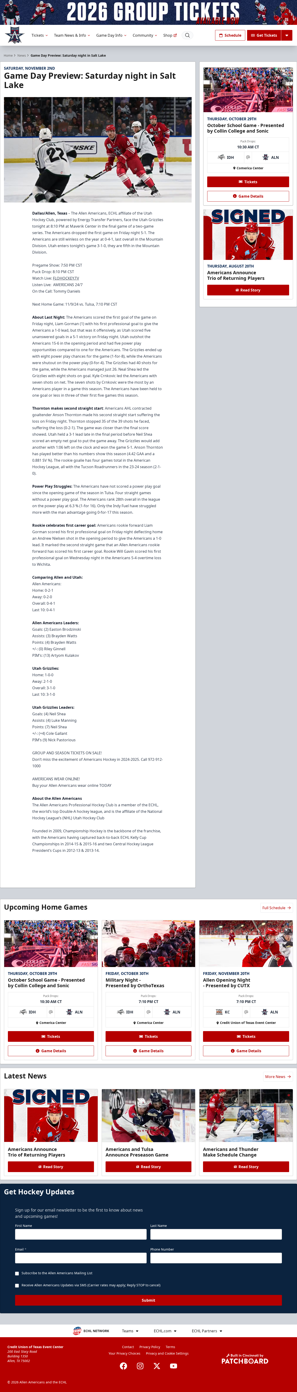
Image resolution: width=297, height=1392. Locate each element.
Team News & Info (70, 35)
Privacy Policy (149, 1347)
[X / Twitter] (156, 1365)
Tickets (38, 35)
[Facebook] (123, 1365)
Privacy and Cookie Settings (167, 1353)
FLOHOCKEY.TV (66, 278)
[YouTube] (173, 1365)
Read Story (250, 290)
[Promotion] (148, 12)
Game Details (251, 196)
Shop (167, 35)
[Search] (187, 35)
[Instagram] (140, 1365)
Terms (170, 1347)
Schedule (233, 35)
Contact (128, 1347)
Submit (148, 1300)
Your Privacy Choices (124, 1353)
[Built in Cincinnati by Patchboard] (245, 1359)
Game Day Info (109, 35)
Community (143, 35)
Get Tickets (267, 35)
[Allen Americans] (15, 35)
